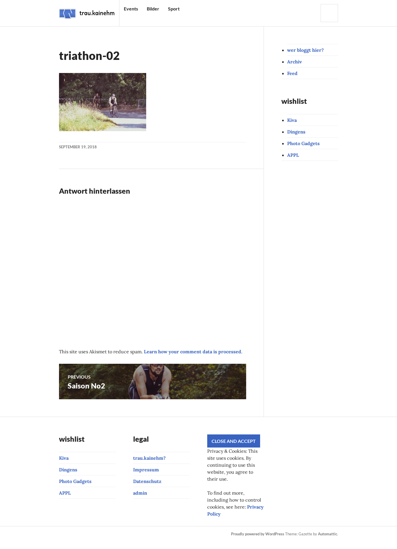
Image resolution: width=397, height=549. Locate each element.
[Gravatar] (73, 541)
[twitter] (121, 534)
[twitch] (102, 534)
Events (131, 8)
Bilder (153, 8)
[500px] (141, 534)
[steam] (181, 534)
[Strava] (62, 534)
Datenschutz (147, 481)
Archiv (294, 62)
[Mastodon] (63, 541)
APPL (293, 155)
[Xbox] (171, 534)
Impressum (146, 470)
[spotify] (161, 534)
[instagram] (72, 534)
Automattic (327, 534)
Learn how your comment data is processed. (193, 351)
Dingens (296, 132)
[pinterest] (111, 534)
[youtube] (92, 534)
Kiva (292, 120)
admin (140, 493)
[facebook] (82, 534)
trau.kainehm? (149, 458)
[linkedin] (151, 534)
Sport (174, 8)
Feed (292, 73)
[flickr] (131, 534)
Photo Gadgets (303, 143)
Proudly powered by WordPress (257, 534)
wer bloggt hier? (305, 50)
